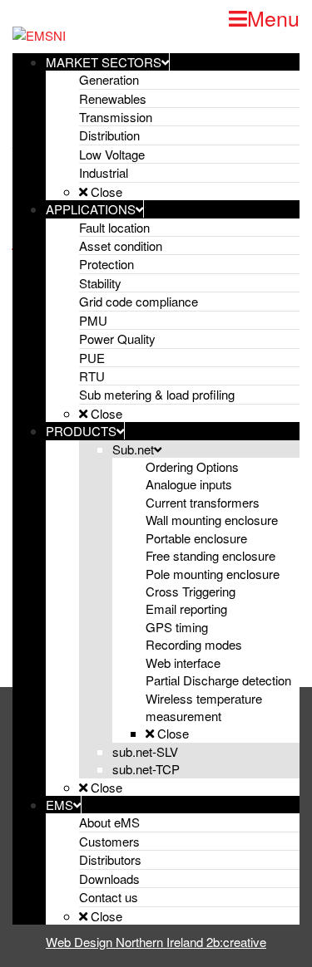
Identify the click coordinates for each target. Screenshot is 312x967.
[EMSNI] (39, 33)
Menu (273, 17)
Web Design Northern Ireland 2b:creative (156, 941)
